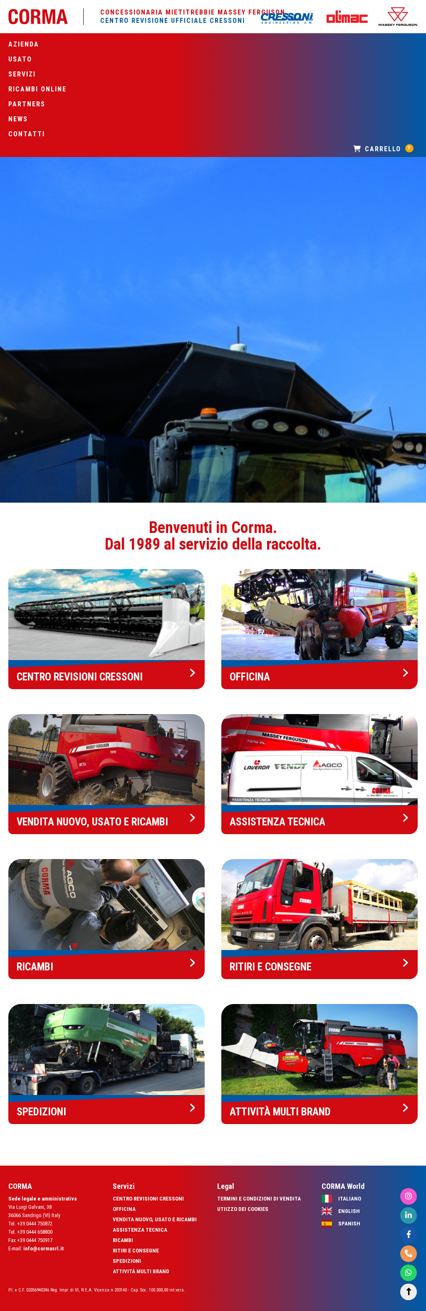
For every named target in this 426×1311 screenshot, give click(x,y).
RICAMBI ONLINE (37, 89)
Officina (124, 1209)
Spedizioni (127, 1261)
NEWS (18, 119)
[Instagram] (408, 1197)
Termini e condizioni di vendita (259, 1199)
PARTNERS (26, 104)
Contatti (26, 134)
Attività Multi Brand (141, 1271)
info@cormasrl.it (43, 1248)
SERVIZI (22, 74)
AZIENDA (23, 44)
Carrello (386, 149)
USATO (20, 59)
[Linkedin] (408, 1216)
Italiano (349, 1199)
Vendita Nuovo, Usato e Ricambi (155, 1219)
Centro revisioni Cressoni (148, 1199)
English (349, 1211)
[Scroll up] (408, 1292)
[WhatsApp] (408, 1273)
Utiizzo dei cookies (242, 1209)
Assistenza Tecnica (140, 1230)
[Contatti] (408, 1254)
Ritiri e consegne (136, 1250)
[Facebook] (408, 1235)
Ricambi (123, 1240)
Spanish (349, 1223)
